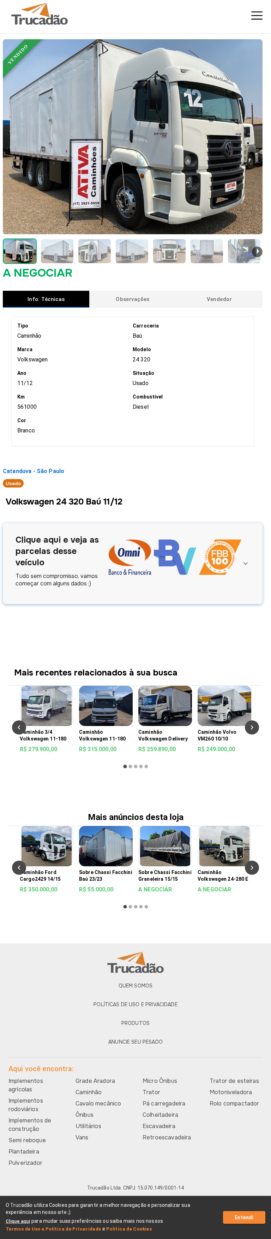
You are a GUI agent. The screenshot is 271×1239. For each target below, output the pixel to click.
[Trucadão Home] (135, 14)
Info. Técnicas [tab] (46, 299)
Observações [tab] (133, 299)
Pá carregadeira (164, 1103)
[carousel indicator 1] (125, 766)
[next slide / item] (257, 252)
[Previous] (19, 727)
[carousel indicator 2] (130, 766)
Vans (82, 1137)
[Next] (252, 727)
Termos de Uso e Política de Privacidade (53, 1229)
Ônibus (85, 1115)
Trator (151, 1092)
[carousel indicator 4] (141, 766)
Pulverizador (25, 1163)
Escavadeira (159, 1126)
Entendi (244, 1217)
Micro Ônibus (160, 1081)
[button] (20, 251)
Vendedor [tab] (219, 299)
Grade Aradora (95, 1081)
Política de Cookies (129, 1229)
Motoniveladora (231, 1092)
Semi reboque (27, 1140)
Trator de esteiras (234, 1081)
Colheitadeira (160, 1115)
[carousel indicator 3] (135, 766)
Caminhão (89, 1092)
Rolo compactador (234, 1103)
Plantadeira (23, 1151)
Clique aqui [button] (18, 1221)
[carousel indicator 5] (146, 766)
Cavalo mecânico (98, 1103)
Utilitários (88, 1126)
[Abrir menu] (257, 15)
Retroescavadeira (167, 1137)
